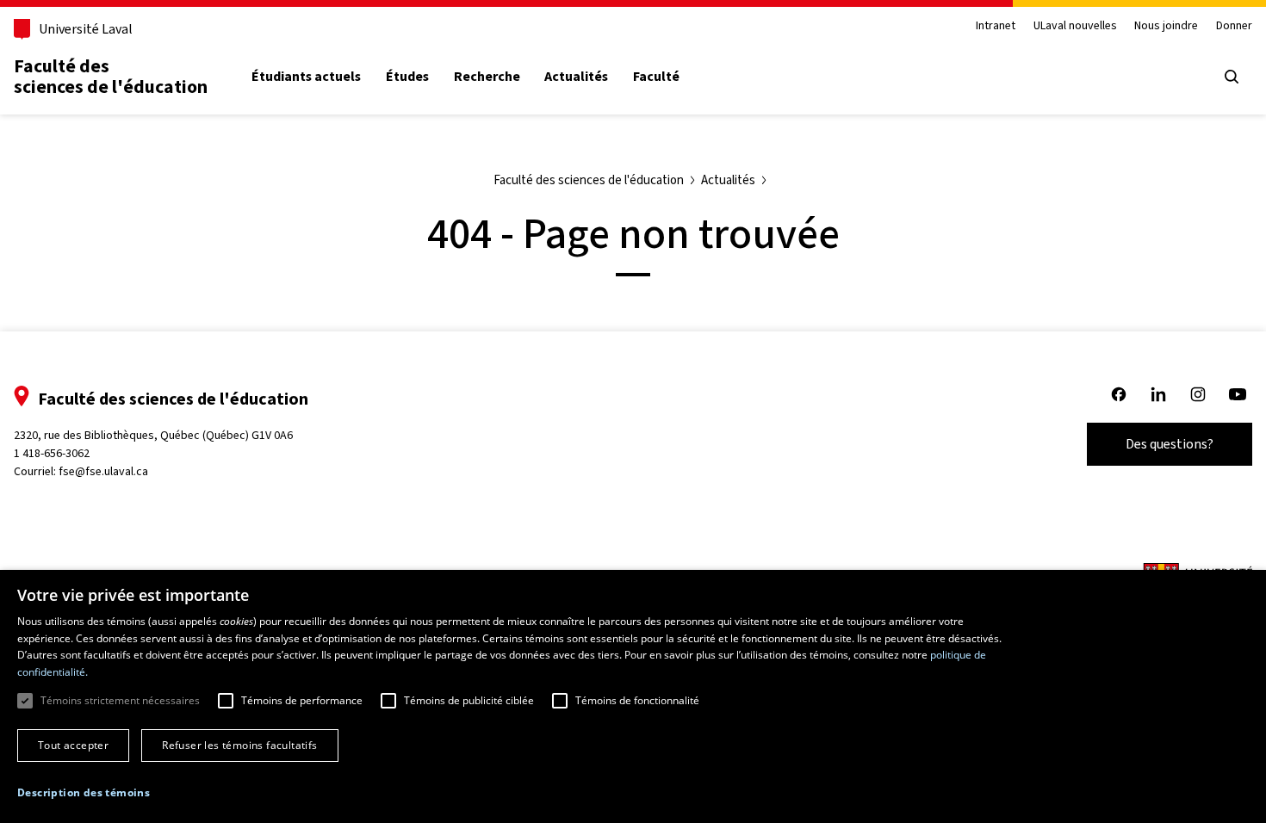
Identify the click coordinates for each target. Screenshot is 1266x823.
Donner (1234, 26)
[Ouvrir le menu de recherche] (1231, 76)
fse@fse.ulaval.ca (103, 471)
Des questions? (1169, 444)
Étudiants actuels (306, 76)
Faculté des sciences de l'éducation (111, 76)
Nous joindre (1166, 26)
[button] (83, 792)
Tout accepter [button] (73, 745)
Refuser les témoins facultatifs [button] (239, 745)
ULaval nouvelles (1075, 26)
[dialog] (633, 696)
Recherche (487, 76)
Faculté (656, 76)
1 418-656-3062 (52, 453)
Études (407, 76)
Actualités (576, 76)
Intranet (995, 26)
